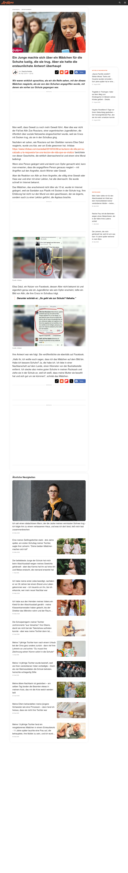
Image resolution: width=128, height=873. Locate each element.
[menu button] (125, 2)
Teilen (81, 72)
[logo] (7, 2)
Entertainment (27, 9)
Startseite (16, 9)
